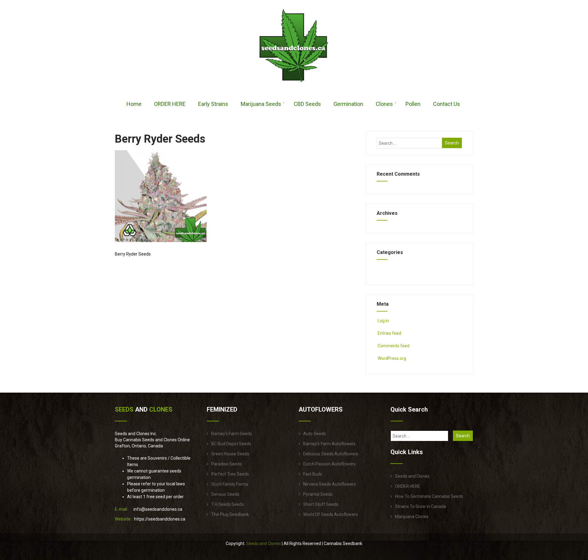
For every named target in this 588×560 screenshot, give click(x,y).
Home (133, 104)
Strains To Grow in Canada (420, 506)
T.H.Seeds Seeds (227, 504)
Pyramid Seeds (318, 494)
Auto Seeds (314, 433)
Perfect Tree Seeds (230, 474)
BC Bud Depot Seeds (231, 443)
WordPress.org (392, 358)
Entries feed (389, 333)
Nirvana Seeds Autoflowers (329, 484)
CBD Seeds (307, 104)
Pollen (412, 104)
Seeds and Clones (412, 476)
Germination (348, 104)
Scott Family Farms (229, 484)
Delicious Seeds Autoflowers (330, 453)
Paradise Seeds (226, 463)
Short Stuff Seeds (320, 504)
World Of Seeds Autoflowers (330, 514)
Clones (384, 104)
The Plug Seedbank (230, 514)
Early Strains (213, 104)
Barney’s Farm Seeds (231, 433)
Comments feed (393, 345)
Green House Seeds (230, 453)
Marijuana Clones (411, 516)
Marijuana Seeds (261, 104)
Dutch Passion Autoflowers (329, 463)
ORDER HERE (170, 104)
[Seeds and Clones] (294, 85)
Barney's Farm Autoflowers (329, 443)
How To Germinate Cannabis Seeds (429, 496)
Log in (383, 320)
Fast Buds (312, 474)
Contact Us (446, 104)
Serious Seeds (225, 494)
